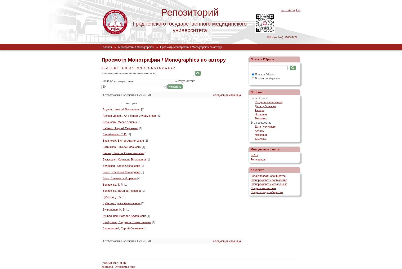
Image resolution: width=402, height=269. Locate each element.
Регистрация (258, 159)
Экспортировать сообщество (269, 180)
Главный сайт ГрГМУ (114, 262)
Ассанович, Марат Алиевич (120, 122)
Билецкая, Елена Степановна (121, 165)
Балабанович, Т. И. (115, 134)
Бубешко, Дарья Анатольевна (121, 203)
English (295, 10)
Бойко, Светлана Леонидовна (121, 172)
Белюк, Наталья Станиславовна (123, 153)
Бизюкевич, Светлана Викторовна (124, 159)
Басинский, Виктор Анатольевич (123, 140)
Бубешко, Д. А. (112, 197)
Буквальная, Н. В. (114, 209)
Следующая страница (227, 95)
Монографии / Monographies (136, 47)
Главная (107, 47)
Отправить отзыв (125, 266)
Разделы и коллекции (268, 102)
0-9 (103, 68)
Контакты (107, 266)
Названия (261, 114)
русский (286, 10)
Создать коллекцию (263, 188)
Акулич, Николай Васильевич (121, 109)
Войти (254, 155)
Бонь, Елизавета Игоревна (120, 178)
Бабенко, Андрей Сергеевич (120, 128)
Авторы (259, 110)
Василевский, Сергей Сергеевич (123, 228)
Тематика (261, 118)
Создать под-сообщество (267, 192)
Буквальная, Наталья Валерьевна (124, 215)
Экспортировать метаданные (269, 184)
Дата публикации (265, 106)
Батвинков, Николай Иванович (122, 147)
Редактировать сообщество (268, 175)
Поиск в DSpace (265, 74)
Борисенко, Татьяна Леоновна (122, 190)
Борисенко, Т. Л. (113, 184)
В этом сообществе (267, 78)
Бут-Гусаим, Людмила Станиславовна (127, 222)
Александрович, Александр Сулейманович (130, 115)
